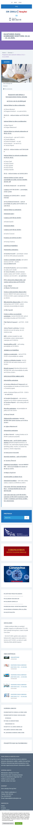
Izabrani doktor (5, 810)
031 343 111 (16, 20)
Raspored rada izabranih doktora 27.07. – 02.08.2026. (19, 695)
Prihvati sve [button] (18, 823)
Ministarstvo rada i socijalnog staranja (12, 775)
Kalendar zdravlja (11, 601)
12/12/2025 (7, 62)
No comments (8, 89)
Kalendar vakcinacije (12, 598)
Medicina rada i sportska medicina (16, 606)
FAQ (16, 6)
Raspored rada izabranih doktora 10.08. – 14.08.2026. (19, 676)
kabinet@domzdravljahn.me (13, 798)
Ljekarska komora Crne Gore (14, 732)
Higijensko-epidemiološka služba (16, 609)
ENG (20, 2)
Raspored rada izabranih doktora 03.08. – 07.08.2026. (19, 685)
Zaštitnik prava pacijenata (13, 593)
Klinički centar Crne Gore (13, 729)
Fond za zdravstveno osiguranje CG (11, 777)
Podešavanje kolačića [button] (8, 823)
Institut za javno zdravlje (13, 726)
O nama (3, 808)
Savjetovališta (10, 612)
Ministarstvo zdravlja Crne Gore (16, 712)
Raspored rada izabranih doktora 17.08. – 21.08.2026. (19, 666)
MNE (15, 2)
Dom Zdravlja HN (7, 83)
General (10, 52)
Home (4, 52)
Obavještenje (15, 657)
